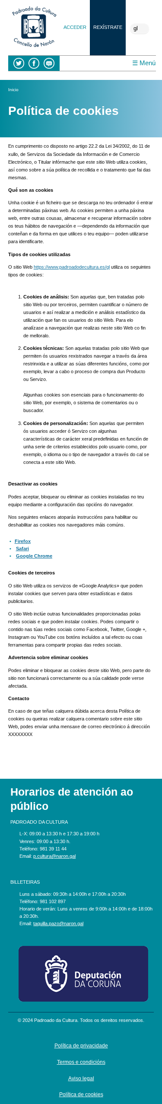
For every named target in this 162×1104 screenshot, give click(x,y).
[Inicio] (34, 48)
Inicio (13, 89)
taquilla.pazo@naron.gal (58, 923)
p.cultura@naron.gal (54, 856)
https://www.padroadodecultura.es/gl (72, 267)
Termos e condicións (81, 1062)
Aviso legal (81, 1078)
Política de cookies (81, 1094)
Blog (49, 63)
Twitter (18, 63)
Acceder (75, 27)
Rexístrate (107, 27)
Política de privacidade (81, 1045)
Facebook (33, 63)
